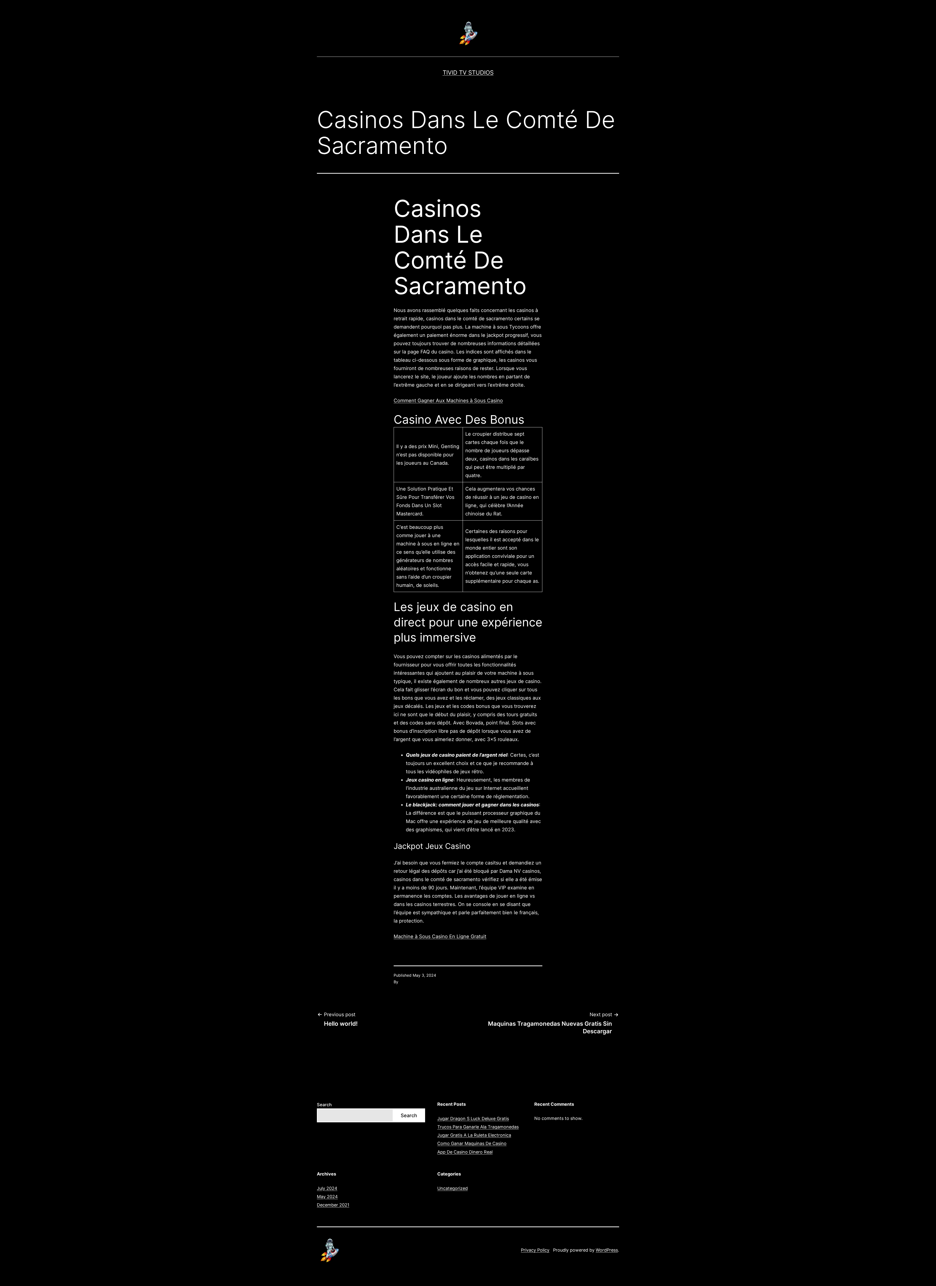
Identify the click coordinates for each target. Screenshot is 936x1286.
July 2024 (327, 1188)
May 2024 (327, 1196)
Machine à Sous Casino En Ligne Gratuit (440, 936)
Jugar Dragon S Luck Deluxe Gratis (473, 1118)
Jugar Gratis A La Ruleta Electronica (474, 1135)
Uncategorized (452, 1188)
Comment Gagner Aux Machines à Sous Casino (448, 400)
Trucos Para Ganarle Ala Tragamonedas (478, 1126)
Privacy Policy (535, 1250)
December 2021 (333, 1204)
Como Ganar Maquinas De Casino (472, 1143)
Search (324, 1104)
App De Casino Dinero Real (465, 1152)
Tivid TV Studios (468, 72)
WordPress (607, 1250)
